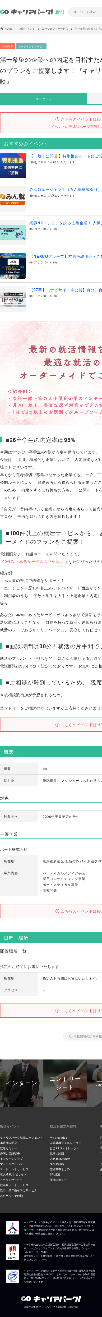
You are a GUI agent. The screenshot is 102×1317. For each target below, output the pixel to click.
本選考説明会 (8, 1143)
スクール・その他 (11, 1195)
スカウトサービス (11, 1180)
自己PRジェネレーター (64, 1148)
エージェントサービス (14, 1169)
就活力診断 (57, 1153)
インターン (22, 1083)
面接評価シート (60, 1180)
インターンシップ (11, 1158)
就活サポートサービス (14, 1185)
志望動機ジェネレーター (65, 1143)
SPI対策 (55, 1174)
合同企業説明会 (10, 1153)
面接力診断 (57, 1164)
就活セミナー (8, 1148)
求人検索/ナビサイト (13, 1174)
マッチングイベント (13, 1164)
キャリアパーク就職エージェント (21, 1137)
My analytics (58, 1137)
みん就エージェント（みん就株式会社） (65, 189)
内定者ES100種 (60, 1158)
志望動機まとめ (60, 1169)
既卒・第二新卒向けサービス (18, 1190)
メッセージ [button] (43, 98)
